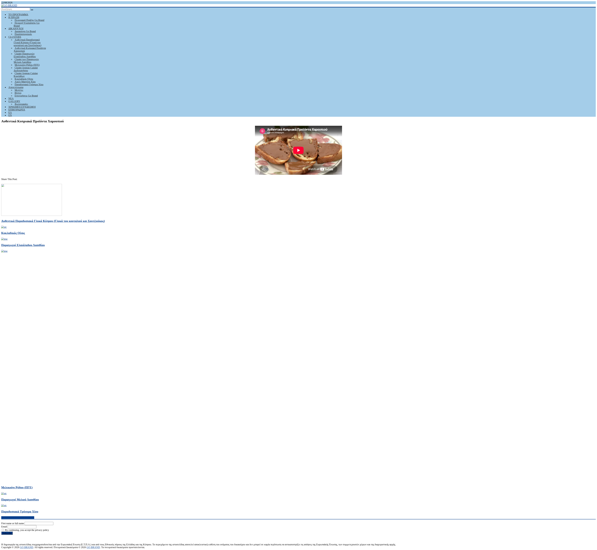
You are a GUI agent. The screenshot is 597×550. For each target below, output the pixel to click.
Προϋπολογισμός (23, 34)
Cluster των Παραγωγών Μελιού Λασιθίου (26, 60)
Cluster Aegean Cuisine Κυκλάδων (26, 74)
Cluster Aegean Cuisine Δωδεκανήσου (26, 69)
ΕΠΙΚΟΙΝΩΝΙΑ (16, 109)
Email (4, 526)
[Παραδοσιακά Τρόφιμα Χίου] (4, 505)
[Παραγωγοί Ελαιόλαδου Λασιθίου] (4, 239)
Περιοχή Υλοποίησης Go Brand (26, 24)
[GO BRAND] (9, 5)
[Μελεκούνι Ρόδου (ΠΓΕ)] (234, 251)
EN (10, 115)
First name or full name (12, 523)
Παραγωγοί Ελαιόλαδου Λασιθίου (23, 245)
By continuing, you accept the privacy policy (26, 530)
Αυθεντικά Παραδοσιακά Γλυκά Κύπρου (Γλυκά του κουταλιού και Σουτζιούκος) (27, 42)
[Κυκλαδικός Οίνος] (4, 227)
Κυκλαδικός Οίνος (13, 233)
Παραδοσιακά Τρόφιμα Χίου (29, 84)
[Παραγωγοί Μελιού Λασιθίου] (4, 493)
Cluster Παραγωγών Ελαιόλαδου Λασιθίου (25, 55)
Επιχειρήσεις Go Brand (26, 95)
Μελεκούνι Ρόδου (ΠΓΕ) (16, 487)
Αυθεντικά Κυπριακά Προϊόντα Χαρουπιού (30, 49)
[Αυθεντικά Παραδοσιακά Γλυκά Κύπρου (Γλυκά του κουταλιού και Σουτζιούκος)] (31, 215)
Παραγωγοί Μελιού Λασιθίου (20, 499)
